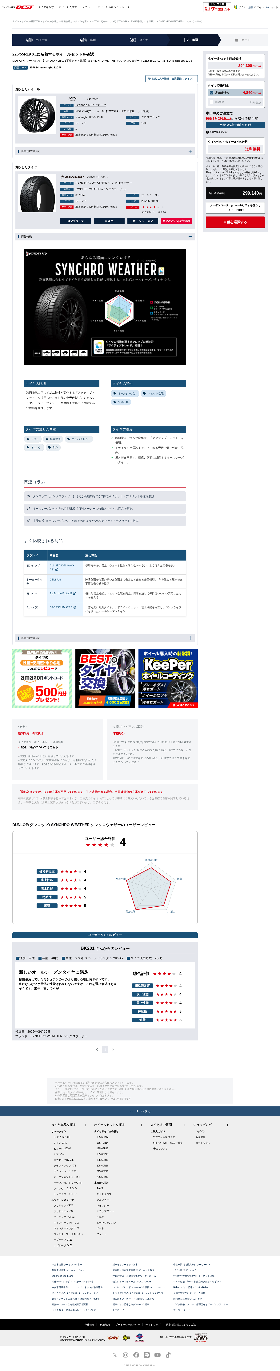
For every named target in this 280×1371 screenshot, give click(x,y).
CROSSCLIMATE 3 (61, 607)
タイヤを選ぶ (82, 21)
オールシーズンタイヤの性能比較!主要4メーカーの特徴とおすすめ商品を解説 (82, 508)
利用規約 (105, 1324)
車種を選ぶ (67, 21)
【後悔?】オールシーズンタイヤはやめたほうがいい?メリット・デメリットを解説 (85, 521)
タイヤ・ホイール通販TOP (26, 21)
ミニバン (36, 447)
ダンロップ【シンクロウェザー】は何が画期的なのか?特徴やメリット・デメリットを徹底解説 (93, 496)
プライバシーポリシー (127, 1324)
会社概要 (89, 1324)
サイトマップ (153, 1324)
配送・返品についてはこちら (39, 747)
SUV (55, 447)
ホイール (68, 7)
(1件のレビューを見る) (154, 212)
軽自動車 (55, 439)
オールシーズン (127, 393)
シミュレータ (114, 7)
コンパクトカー (81, 439)
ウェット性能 (156, 393)
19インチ (75, 122)
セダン (35, 439)
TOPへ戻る (143, 1111)
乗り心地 (123, 402)
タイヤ (46, 7)
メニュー (87, 7)
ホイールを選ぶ (50, 21)
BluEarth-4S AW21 (61, 593)
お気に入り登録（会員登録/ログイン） (173, 78)
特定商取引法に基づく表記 (181, 1324)
